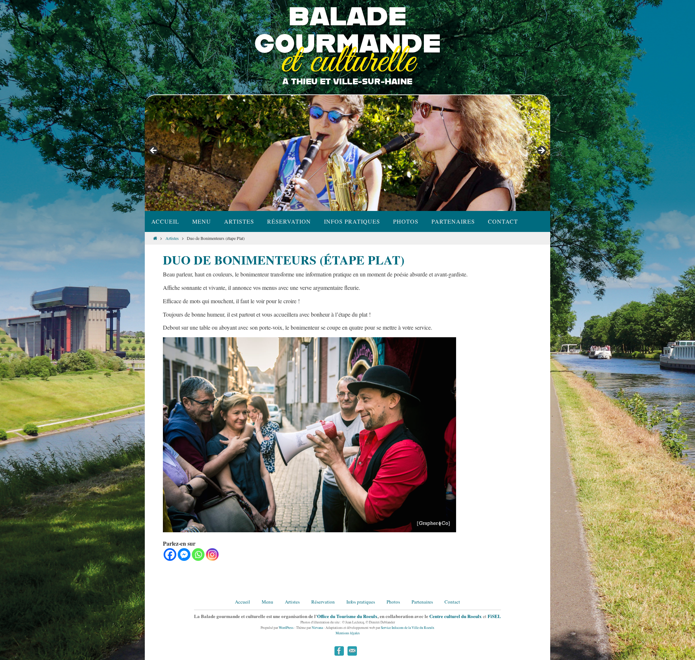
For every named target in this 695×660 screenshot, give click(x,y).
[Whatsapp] (198, 554)
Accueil (242, 601)
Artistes (172, 238)
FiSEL (494, 616)
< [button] (153, 150)
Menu (267, 601)
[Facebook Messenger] (184, 554)
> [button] (541, 150)
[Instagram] (212, 554)
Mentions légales (348, 633)
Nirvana (317, 627)
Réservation (323, 601)
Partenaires (422, 601)
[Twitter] (352, 651)
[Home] (155, 238)
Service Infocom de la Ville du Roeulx (407, 627)
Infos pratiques (360, 601)
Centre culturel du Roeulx (455, 616)
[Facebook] (170, 554)
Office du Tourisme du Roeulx (347, 616)
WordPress (286, 627)
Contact (452, 601)
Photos (393, 601)
